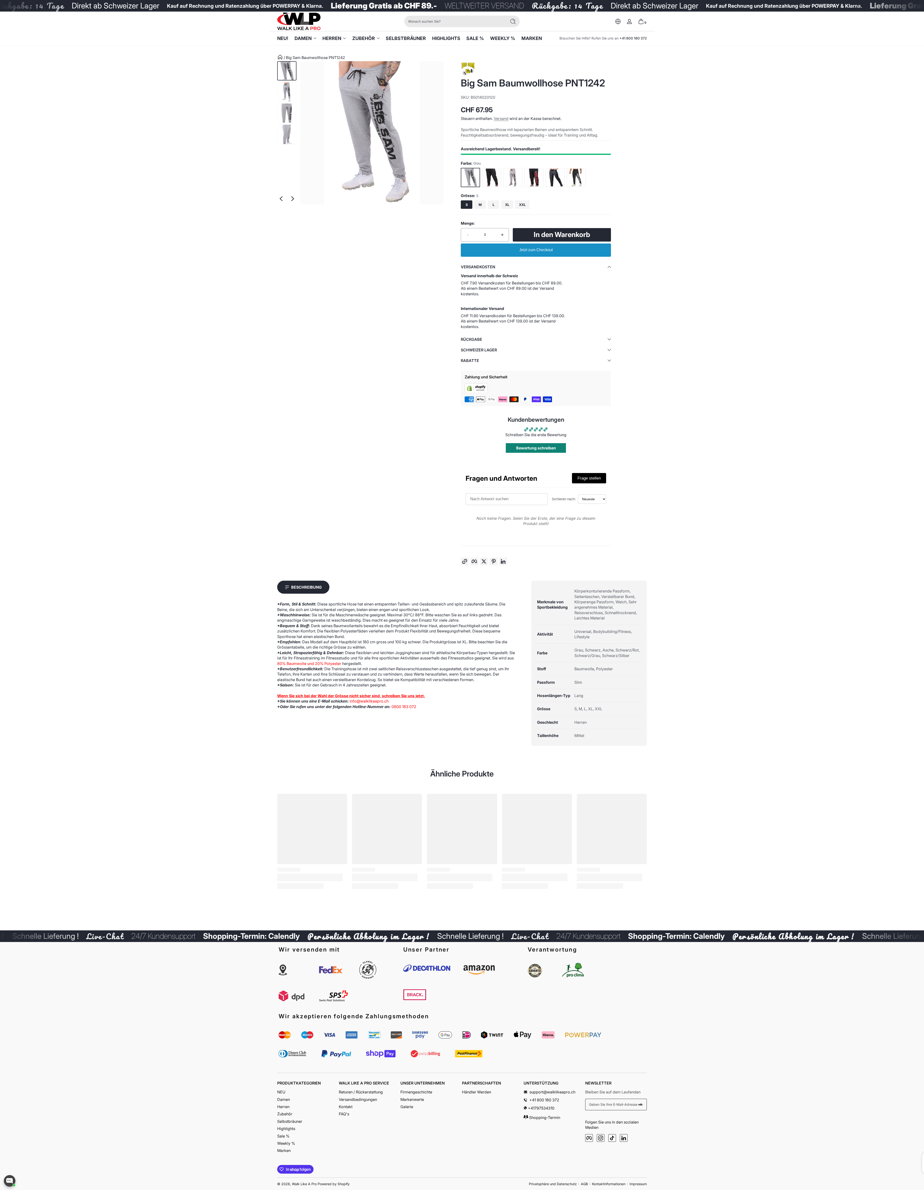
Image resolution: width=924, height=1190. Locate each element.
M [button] (480, 205)
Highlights (286, 1128)
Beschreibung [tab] (306, 587)
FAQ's (344, 1113)
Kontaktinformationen (608, 1184)
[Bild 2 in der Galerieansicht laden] (286, 92)
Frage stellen (589, 478)
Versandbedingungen (358, 1099)
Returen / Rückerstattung (361, 1092)
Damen (303, 38)
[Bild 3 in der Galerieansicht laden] (286, 113)
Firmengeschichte (416, 1092)
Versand (501, 118)
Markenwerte (412, 1099)
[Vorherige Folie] (281, 198)
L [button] (493, 205)
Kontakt (346, 1106)
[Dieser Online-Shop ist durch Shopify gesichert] (476, 391)
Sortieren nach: (564, 499)
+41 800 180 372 (633, 38)
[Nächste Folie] (292, 198)
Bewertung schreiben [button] (536, 448)
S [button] (467, 205)
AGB (584, 1184)
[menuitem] (308, 1092)
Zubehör (363, 38)
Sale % (283, 1136)
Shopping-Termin (544, 1117)
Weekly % (286, 1143)
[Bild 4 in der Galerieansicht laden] (286, 134)
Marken (284, 1150)
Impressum (638, 1184)
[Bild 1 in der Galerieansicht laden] (286, 70)
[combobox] (454, 21)
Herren (331, 38)
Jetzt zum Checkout (536, 250)
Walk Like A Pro (304, 1184)
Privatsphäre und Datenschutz (553, 1184)
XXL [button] (522, 205)
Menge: (468, 223)
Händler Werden (476, 1092)
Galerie (406, 1106)
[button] (618, 21)
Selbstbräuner (289, 1121)
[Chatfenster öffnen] (9, 1181)
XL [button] (507, 205)
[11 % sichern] (640, 1104)
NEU (281, 1092)
